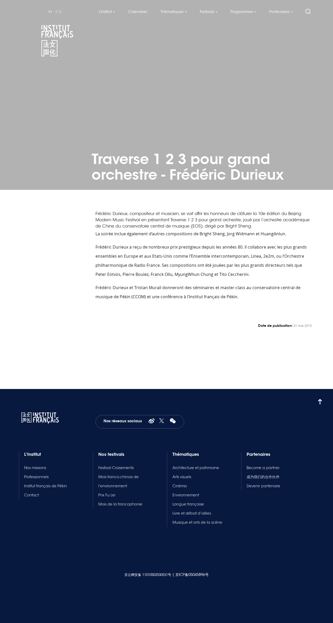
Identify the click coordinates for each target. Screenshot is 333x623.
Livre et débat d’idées (191, 513)
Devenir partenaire (263, 486)
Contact (31, 495)
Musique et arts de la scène (197, 522)
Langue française (188, 504)
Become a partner (263, 467)
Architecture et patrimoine (195, 467)
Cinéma (179, 486)
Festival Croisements (116, 467)
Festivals (207, 11)
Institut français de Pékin (45, 486)
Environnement (185, 495)
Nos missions (35, 467)
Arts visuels (181, 477)
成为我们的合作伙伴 (263, 477)
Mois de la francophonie (120, 504)
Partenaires (279, 11)
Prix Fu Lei (106, 495)
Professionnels (36, 477)
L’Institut (105, 11)
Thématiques (172, 11)
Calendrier (138, 11)
